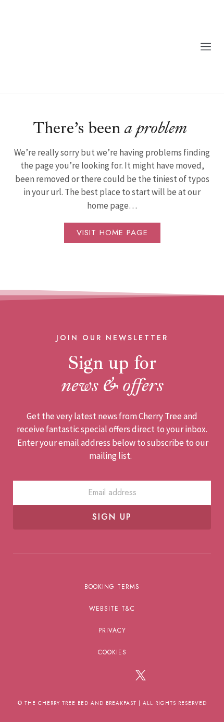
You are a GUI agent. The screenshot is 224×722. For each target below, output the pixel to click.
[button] (206, 47)
